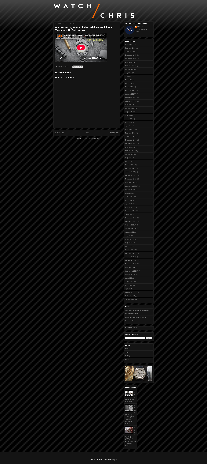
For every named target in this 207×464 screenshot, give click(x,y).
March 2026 (129, 44)
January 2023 (130, 172)
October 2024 (130, 104)
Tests (127, 352)
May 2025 (128, 80)
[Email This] (73, 67)
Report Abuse (131, 327)
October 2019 (130, 296)
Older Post (114, 133)
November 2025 (130, 58)
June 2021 (129, 239)
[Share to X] (78, 67)
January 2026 (130, 51)
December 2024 (130, 97)
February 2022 (130, 211)
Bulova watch (129, 321)
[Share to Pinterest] (82, 67)
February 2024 (130, 133)
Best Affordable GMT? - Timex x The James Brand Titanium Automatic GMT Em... (130, 414)
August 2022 (129, 189)
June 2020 (129, 281)
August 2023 (129, 154)
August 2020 (129, 274)
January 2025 (130, 94)
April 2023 (128, 161)
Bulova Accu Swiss (131, 314)
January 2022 (130, 214)
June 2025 (129, 76)
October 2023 (130, 147)
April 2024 (128, 126)
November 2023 (130, 143)
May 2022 (128, 200)
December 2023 (130, 140)
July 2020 (128, 278)
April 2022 (128, 204)
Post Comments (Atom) (91, 138)
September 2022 (131, 186)
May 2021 (128, 242)
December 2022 (130, 175)
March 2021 (129, 250)
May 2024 (128, 122)
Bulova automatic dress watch (135, 317)
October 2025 (130, 62)
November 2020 (130, 264)
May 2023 (128, 158)
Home (87, 133)
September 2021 (131, 228)
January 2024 (130, 136)
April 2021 (128, 246)
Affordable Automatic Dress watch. (137, 310)
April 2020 (128, 289)
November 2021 (130, 221)
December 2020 (130, 260)
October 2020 (130, 267)
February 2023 (130, 168)
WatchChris (141, 27)
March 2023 (129, 165)
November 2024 (130, 101)
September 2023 (131, 151)
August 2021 (129, 232)
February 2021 (130, 253)
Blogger (114, 460)
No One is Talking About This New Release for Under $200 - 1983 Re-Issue (130, 436)
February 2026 (130, 48)
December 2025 (130, 55)
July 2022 (128, 193)
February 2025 (130, 90)
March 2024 (129, 129)
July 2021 (128, 235)
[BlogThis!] (75, 67)
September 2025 (131, 66)
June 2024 (129, 119)
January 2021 (130, 257)
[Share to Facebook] (80, 67)
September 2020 (131, 271)
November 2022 (130, 179)
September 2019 (131, 299)
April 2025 (128, 83)
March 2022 (129, 207)
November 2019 (130, 292)
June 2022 (129, 197)
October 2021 (130, 225)
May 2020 (128, 285)
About (127, 359)
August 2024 (129, 112)
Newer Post (59, 133)
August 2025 (129, 69)
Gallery (127, 356)
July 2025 (128, 73)
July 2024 (128, 115)
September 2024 (131, 108)
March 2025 (129, 87)
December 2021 (130, 218)
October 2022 (130, 182)
